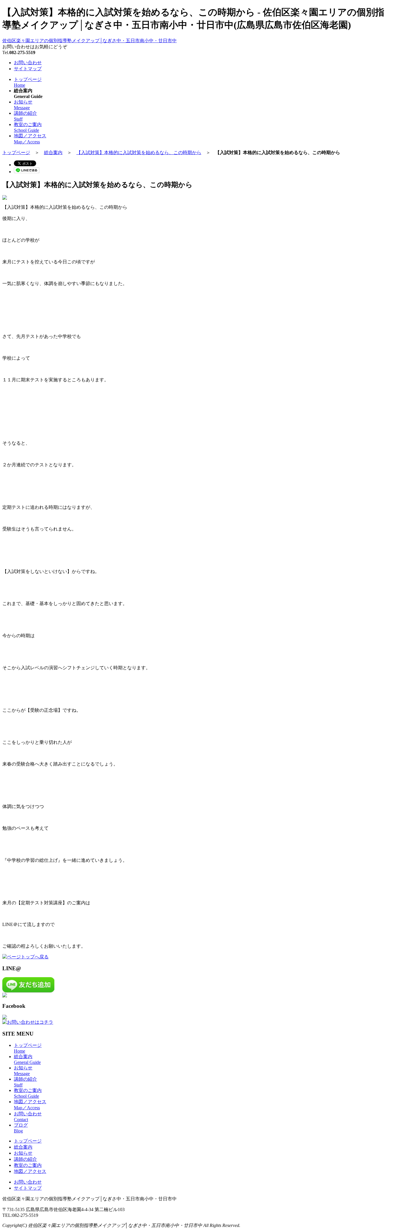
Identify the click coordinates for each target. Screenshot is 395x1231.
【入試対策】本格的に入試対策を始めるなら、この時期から (138, 152)
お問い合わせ (28, 62)
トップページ (16, 152)
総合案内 (53, 152)
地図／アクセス (30, 1171)
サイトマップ (28, 68)
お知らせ (23, 1153)
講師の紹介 (25, 1159)
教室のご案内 (28, 1165)
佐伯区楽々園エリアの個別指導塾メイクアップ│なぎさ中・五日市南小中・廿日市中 (89, 40)
